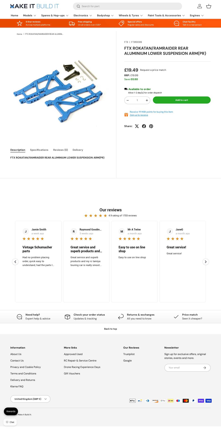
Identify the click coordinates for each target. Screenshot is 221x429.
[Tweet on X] (136, 126)
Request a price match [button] (153, 70)
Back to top (110, 328)
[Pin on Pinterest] (151, 126)
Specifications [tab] (39, 150)
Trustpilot (129, 354)
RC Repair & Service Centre (80, 360)
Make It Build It (24, 414)
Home (14, 15)
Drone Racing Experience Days (82, 367)
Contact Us (17, 360)
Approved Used (73, 354)
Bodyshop (103, 15)
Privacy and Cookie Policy (25, 367)
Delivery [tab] (78, 150)
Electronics (81, 15)
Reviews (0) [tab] (60, 150)
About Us (15, 354)
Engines (195, 15)
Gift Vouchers (72, 373)
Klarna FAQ (16, 386)
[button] (208, 6)
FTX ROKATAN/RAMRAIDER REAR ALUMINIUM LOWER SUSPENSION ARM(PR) (44, 34)
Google (127, 360)
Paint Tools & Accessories (164, 15)
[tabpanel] (59, 160)
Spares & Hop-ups (53, 15)
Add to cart (181, 100)
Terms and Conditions (23, 373)
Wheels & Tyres (129, 15)
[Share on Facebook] (144, 126)
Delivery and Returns (22, 380)
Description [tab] (17, 150)
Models (27, 15)
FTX (126, 42)
